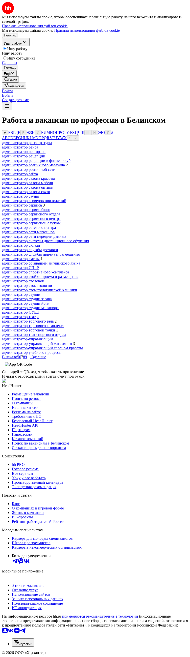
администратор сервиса (22, 205)
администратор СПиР (20, 268)
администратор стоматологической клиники (39, 290)
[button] (7, 91)
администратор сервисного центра (31, 218)
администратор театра (20, 317)
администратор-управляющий (27, 339)
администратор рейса (20, 147)
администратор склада (21, 245)
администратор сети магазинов (28, 232)
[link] (10, 79)
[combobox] (23, 642)
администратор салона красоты (28, 178)
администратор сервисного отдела (31, 214)
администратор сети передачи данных (34, 236)
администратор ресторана (24, 151)
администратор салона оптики (27, 187)
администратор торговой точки (28, 330)
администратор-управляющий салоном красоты (42, 348)
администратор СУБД (20, 312)
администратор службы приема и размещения (41, 254)
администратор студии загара (27, 299)
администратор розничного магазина (33, 165)
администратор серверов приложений (34, 201)
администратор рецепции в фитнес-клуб (36, 160)
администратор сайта (20, 174)
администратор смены (21, 259)
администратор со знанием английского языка (41, 263)
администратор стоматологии (27, 285)
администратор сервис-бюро (26, 210)
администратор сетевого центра (29, 227)
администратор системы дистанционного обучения (45, 241)
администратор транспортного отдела (34, 334)
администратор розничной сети (28, 169)
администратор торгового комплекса (33, 326)
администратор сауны (20, 196)
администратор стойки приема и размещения (40, 276)
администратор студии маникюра (30, 308)
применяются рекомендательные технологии (100, 616)
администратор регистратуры (27, 143)
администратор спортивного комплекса (35, 272)
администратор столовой (23, 281)
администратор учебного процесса (31, 352)
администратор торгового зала (28, 321)
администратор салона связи (26, 192)
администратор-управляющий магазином (37, 343)
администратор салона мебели (27, 183)
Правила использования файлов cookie (87, 30)
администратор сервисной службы (31, 223)
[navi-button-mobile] (7, 106)
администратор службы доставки (30, 250)
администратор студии (21, 294)
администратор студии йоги (25, 303)
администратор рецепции (23, 156)
